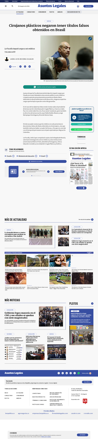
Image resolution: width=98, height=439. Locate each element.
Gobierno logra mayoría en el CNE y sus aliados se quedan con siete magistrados (82, 242)
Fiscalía (9, 156)
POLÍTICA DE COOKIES (38, 404)
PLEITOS (52, 12)
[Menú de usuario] (78, 6)
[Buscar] (12, 6)
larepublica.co (10, 413)
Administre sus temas (36, 161)
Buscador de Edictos (73, 12)
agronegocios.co (23, 413)
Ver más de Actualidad (84, 219)
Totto (59, 1)
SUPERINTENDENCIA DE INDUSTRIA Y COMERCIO (56, 404)
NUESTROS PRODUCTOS (38, 397)
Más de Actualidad (16, 219)
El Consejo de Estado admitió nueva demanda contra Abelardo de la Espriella (55, 339)
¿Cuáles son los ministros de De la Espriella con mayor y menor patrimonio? (14, 339)
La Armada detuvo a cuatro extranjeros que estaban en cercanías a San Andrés (15, 234)
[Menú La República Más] (6, 6)
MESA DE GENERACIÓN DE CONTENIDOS (56, 393)
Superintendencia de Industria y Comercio (32, 1)
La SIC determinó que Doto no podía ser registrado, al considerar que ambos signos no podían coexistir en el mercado (81, 321)
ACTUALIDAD (19, 12)
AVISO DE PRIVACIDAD (55, 397)
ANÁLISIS (59, 12)
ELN (78, 1)
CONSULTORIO (31, 12)
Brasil (43, 156)
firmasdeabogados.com (60, 413)
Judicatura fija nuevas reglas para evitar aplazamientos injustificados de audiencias (33, 339)
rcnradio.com (88, 413)
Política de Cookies (46, 436)
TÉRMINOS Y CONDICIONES (39, 400)
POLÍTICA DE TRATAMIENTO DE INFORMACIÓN (57, 400)
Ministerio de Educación (26, 156)
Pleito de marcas (50, 1)
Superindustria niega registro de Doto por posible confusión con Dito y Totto (81, 315)
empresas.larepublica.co (40, 413)
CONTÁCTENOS (36, 393)
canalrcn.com (75, 413)
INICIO (6, 393)
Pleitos (73, 303)
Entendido (82, 434)
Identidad (14, 1)
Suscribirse (88, 6)
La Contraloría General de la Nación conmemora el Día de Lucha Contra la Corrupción (82, 231)
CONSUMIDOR (42, 12)
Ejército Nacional (69, 1)
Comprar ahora (82, 124)
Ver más (80, 188)
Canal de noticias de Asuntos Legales (46, 87)
